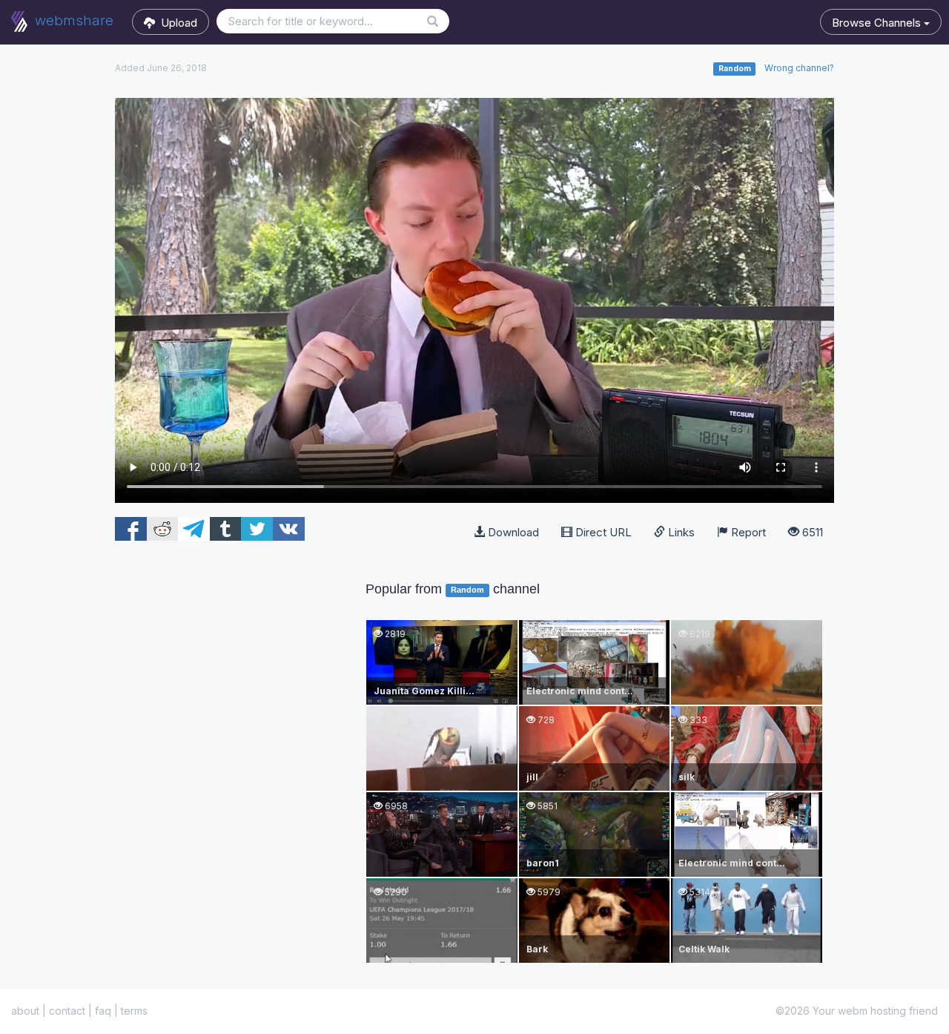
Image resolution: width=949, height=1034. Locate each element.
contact (67, 1010)
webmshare (72, 20)
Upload (176, 23)
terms (134, 1010)
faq (103, 1010)
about (25, 1010)
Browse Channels (878, 23)
